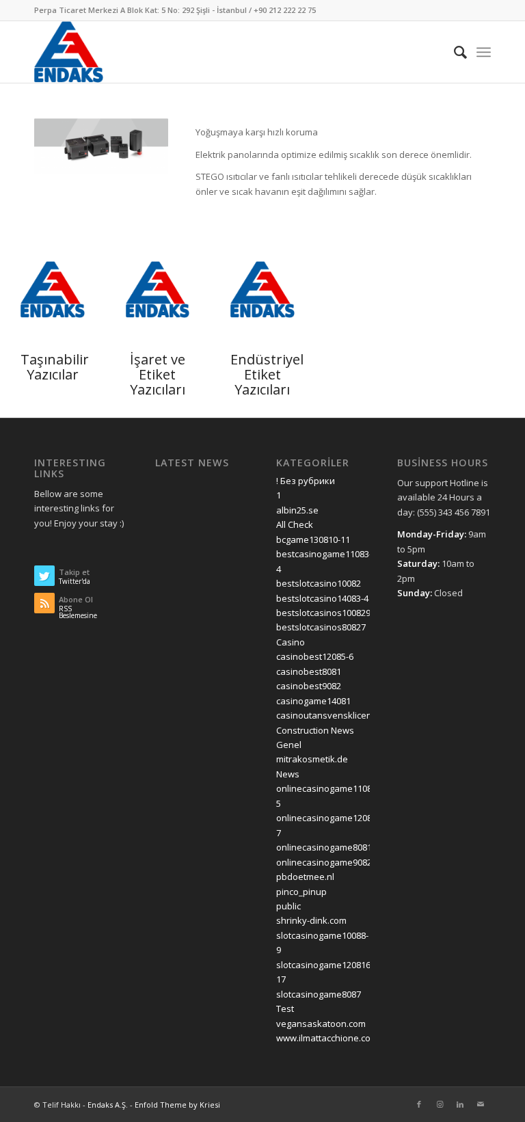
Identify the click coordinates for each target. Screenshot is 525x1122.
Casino (290, 642)
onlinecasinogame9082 (324, 862)
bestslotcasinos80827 (321, 627)
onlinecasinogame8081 (324, 847)
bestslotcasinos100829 (323, 612)
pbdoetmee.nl (305, 876)
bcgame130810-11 (313, 539)
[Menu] (483, 52)
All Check (294, 524)
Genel (288, 744)
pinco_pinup (301, 891)
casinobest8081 (308, 671)
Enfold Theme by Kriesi (177, 1104)
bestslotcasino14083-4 (322, 598)
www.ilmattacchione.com (327, 1038)
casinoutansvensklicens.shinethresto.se (360, 715)
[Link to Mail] (480, 1104)
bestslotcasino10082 (318, 583)
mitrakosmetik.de (312, 759)
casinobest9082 (308, 686)
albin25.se (297, 510)
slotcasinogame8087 (318, 994)
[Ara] (453, 52)
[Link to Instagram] (439, 1104)
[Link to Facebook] (419, 1104)
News (287, 774)
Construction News (315, 730)
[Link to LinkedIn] (460, 1104)
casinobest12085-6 (314, 656)
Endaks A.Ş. (108, 1104)
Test (285, 1008)
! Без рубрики (305, 481)
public (288, 906)
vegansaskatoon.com (321, 1023)
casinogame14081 (313, 701)
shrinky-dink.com (311, 920)
